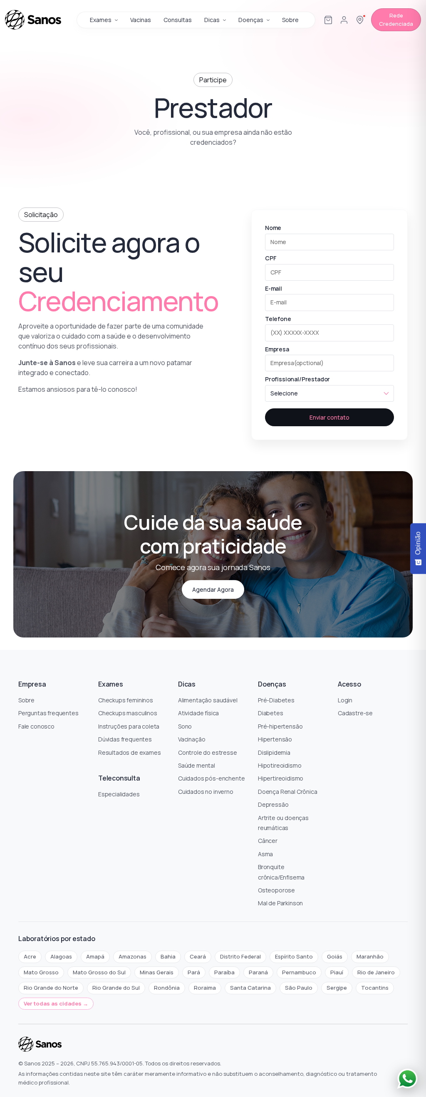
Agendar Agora (213, 589)
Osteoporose (276, 890)
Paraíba (224, 972)
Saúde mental (196, 765)
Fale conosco (36, 726)
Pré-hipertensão (280, 726)
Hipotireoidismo (279, 765)
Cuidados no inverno (205, 792)
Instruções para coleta (128, 726)
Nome (273, 228)
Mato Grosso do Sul (99, 972)
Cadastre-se (355, 713)
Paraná (258, 972)
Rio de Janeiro (376, 972)
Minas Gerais (156, 972)
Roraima (205, 987)
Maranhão (370, 956)
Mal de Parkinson (280, 903)
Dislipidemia (274, 752)
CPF (271, 258)
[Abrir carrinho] (328, 20)
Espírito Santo (294, 956)
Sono (185, 726)
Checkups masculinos (127, 713)
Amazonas (132, 956)
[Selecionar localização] (360, 20)
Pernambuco (299, 972)
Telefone (278, 319)
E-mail (273, 288)
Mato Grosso (41, 972)
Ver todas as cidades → (56, 1003)
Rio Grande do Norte (51, 987)
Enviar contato (329, 417)
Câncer (267, 841)
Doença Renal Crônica (287, 792)
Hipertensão (275, 739)
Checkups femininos (125, 700)
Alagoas (61, 956)
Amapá (95, 956)
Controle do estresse (207, 752)
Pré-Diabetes (276, 700)
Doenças (250, 20)
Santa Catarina (250, 987)
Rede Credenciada (396, 19)
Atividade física (198, 713)
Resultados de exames (129, 752)
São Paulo (298, 987)
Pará (194, 972)
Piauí (336, 972)
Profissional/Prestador (297, 379)
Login (345, 700)
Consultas (177, 20)
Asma (265, 854)
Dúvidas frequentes (125, 739)
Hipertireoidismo (280, 778)
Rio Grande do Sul (116, 987)
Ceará (198, 956)
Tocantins (375, 987)
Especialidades (119, 794)
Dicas (212, 20)
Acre (30, 956)
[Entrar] (344, 20)
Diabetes (270, 713)
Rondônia (167, 987)
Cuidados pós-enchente (211, 778)
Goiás (334, 956)
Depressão (273, 804)
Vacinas (140, 20)
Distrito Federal (240, 956)
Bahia (168, 956)
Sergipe (337, 987)
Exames (100, 20)
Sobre (290, 20)
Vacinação (192, 739)
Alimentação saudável (208, 700)
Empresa (277, 349)
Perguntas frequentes (48, 713)
